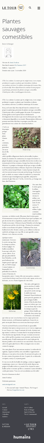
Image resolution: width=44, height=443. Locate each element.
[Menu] (39, 8)
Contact (4, 410)
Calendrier (5, 414)
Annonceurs (6, 412)
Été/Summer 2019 (20, 65)
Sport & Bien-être (29, 412)
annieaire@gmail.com (8, 384)
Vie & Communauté (30, 414)
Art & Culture (28, 407)
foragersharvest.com (18, 390)
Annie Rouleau (14, 62)
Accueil (4, 407)
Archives (4, 417)
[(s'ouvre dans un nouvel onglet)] (22, 436)
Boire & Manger (8, 44)
